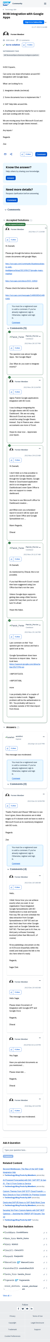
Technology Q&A (10, 9)
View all (6, 1296)
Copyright (12, 1323)
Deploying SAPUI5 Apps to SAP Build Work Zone (24, 1202)
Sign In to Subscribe (33, 22)
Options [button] (45, 22)
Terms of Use (38, 1316)
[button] (24, 45)
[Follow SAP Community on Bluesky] (23, 1309)
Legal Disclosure (37, 1323)
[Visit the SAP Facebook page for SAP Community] (18, 1309)
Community (17, 3)
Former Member (17, 34)
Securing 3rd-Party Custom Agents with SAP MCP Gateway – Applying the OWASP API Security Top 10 (24, 1213)
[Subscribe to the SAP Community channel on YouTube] (27, 1309)
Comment (41, 154)
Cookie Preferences (12, 1336)
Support (37, 1329)
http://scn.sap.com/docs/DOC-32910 (21, 281)
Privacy (12, 1316)
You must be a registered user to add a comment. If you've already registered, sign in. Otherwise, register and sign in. (24, 312)
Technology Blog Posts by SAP (18, 1198)
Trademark (12, 1329)
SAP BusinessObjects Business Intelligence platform (21, 55)
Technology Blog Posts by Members (20, 1175)
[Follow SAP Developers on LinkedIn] (32, 1309)
